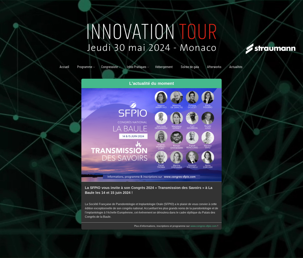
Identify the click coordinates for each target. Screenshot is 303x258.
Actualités (235, 67)
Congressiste (109, 67)
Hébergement (164, 67)
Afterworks (214, 67)
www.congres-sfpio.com (203, 226)
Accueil (64, 67)
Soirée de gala (190, 67)
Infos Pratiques (136, 67)
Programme (84, 67)
